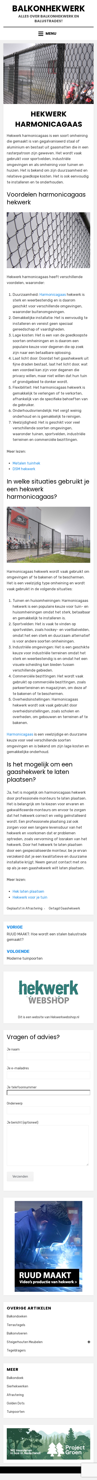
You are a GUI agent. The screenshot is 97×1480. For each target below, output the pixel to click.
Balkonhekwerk (48, 8)
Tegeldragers (16, 1350)
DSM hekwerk (24, 469)
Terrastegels (16, 1325)
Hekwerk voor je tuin (30, 897)
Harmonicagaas (52, 294)
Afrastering (33, 908)
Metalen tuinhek (26, 463)
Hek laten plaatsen (28, 891)
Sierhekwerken (17, 1386)
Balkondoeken (17, 1316)
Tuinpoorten (16, 1412)
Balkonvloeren (17, 1333)
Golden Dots (16, 1403)
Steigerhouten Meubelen (25, 1342)
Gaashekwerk (70, 908)
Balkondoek (15, 1378)
